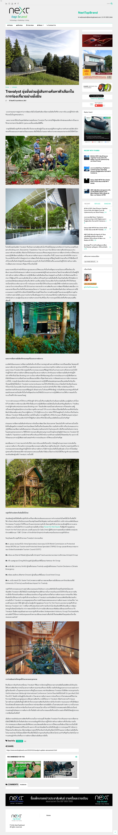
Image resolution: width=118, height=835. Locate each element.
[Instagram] (9, 3)
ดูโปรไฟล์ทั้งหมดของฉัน (91, 287)
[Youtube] (12, 3)
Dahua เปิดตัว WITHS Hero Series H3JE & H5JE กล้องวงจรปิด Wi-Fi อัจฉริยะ (100, 181)
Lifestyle (14, 87)
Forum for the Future (52, 527)
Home (11, 25)
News (40, 25)
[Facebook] (18, 3)
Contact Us (52, 25)
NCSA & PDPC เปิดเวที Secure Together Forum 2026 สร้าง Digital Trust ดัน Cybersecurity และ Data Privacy (99, 158)
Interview (30, 25)
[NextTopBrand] (19, 21)
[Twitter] (15, 3)
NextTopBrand (88, 12)
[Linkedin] (6, 3)
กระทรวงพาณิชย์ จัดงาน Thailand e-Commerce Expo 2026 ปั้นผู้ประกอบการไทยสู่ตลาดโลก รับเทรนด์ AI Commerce (100, 170)
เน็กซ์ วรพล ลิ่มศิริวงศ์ (90, 284)
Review (20, 25)
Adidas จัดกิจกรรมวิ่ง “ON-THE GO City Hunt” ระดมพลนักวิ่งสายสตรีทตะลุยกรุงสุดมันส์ (60, 773)
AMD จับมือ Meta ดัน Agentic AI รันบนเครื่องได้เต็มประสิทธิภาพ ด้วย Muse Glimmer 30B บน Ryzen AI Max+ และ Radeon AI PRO (100, 192)
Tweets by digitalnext (97, 99)
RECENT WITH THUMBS (91, 151)
